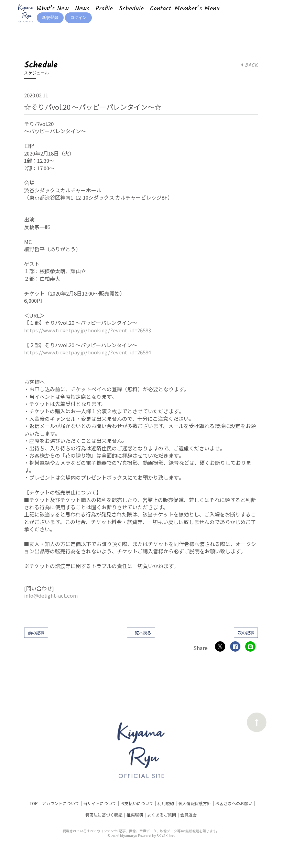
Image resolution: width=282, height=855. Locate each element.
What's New (53, 9)
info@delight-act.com (51, 595)
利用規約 (166, 803)
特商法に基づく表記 (103, 814)
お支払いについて (136, 803)
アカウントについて (60, 803)
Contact (160, 9)
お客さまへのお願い (233, 803)
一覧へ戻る (141, 632)
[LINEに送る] (250, 646)
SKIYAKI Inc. (165, 835)
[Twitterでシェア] (220, 646)
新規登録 (50, 17)
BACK (250, 65)
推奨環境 (135, 814)
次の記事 (246, 632)
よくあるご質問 (161, 814)
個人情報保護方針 (194, 803)
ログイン (78, 17)
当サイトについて (99, 803)
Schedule (131, 9)
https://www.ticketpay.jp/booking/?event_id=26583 (87, 330)
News (82, 9)
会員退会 (188, 814)
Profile (104, 9)
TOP (34, 803)
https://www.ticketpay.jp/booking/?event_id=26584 (87, 352)
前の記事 (36, 632)
